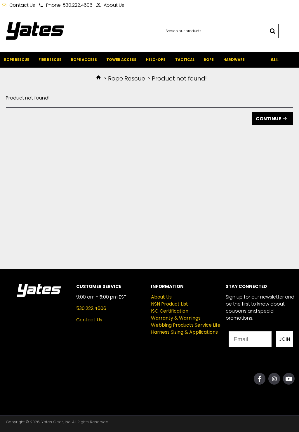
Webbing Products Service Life (185, 325)
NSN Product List (169, 304)
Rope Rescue (126, 78)
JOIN (284, 339)
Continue (268, 118)
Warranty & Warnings (176, 318)
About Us (161, 297)
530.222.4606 (91, 308)
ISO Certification (169, 311)
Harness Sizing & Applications (184, 332)
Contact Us (89, 319)
